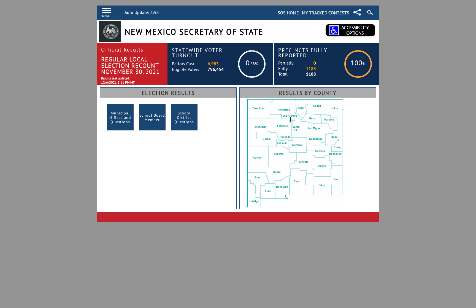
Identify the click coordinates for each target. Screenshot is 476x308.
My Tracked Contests (325, 12)
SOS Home (288, 12)
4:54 (154, 12)
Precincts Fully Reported (303, 53)
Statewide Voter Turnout (197, 53)
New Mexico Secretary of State (194, 32)
